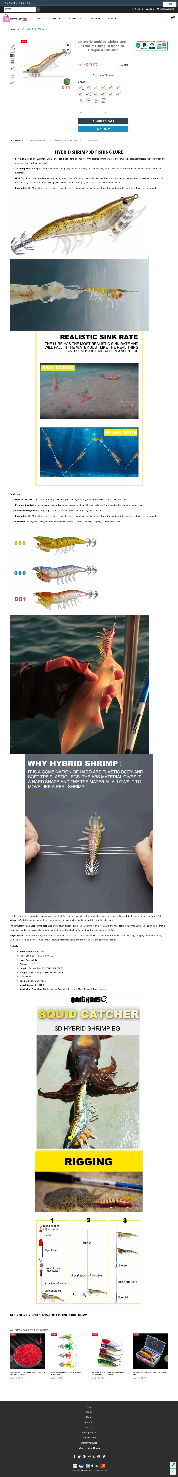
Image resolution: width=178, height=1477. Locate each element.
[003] (81, 94)
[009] (118, 94)
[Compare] (68, 44)
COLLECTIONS (76, 19)
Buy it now (103, 129)
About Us (89, 1422)
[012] (103, 87)
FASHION (95, 19)
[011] (81, 87)
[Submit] (38, 9)
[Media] (68, 49)
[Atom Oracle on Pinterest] (84, 1457)
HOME (40, 19)
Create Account (167, 9)
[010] (88, 87)
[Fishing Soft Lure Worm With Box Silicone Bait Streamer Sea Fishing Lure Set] (150, 1351)
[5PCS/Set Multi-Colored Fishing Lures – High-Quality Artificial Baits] (109, 1351)
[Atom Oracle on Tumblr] (93, 1457)
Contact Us (89, 1428)
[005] (88, 94)
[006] (111, 87)
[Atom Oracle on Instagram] (89, 1457)
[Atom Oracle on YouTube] (98, 1457)
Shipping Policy (89, 1438)
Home (89, 1417)
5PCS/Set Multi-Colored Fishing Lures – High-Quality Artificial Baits (108, 1373)
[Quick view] (42, 1348)
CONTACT (113, 19)
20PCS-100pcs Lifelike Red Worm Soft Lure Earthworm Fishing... (27, 1373)
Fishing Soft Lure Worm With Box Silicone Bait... (150, 1373)
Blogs (89, 1412)
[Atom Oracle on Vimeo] (103, 1457)
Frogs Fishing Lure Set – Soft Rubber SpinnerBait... (66, 1373)
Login (151, 9)
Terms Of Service (89, 1443)
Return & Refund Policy (89, 1448)
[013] (96, 87)
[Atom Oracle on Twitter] (79, 1457)
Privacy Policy (89, 1433)
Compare (139, 9)
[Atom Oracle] (15, 18)
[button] (24, 66)
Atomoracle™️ (86, 1471)
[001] (96, 94)
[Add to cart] (42, 1358)
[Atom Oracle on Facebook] (74, 1457)
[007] (103, 94)
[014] (118, 87)
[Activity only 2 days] (103, 100)
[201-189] (96, 100)
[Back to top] (173, 1472)
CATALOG (56, 19)
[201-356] (88, 100)
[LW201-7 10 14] (81, 100)
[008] (111, 94)
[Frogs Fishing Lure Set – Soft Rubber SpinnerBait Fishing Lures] (68, 1351)
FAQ (89, 1407)
